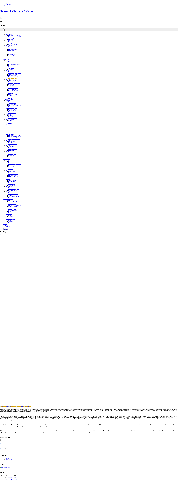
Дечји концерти (12, 103)
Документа (11, 68)
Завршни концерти (12, 118)
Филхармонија (6, 59)
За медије (10, 69)
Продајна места (12, 43)
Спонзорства (9, 459)
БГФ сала (10, 65)
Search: (1, 21)
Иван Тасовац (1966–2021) (14, 64)
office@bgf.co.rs (12, 477)
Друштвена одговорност (14, 96)
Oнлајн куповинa (12, 44)
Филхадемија (9, 114)
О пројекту (11, 115)
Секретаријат (11, 84)
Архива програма (12, 53)
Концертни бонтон (12, 49)
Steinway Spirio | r (12, 66)
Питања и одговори (13, 90)
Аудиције (10, 121)
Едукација (8, 100)
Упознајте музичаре (13, 74)
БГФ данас (10, 61)
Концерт (10, 123)
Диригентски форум (10, 119)
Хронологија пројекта (13, 89)
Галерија (8, 91)
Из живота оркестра (13, 94)
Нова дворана (9, 86)
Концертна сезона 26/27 (14, 39)
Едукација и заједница (8, 99)
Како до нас (11, 50)
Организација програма (14, 83)
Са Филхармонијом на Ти (14, 105)
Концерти (10, 93)
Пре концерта (9, 45)
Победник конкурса (13, 88)
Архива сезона (11, 55)
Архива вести (11, 56)
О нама (7, 60)
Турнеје (10, 95)
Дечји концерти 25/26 (13, 38)
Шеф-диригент (11, 71)
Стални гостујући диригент (14, 73)
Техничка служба (12, 85)
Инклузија (10, 111)
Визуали (10, 98)
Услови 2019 (11, 116)
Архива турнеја (12, 54)
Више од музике (12, 109)
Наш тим (8, 79)
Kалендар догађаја (10, 34)
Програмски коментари (13, 48)
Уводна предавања (12, 46)
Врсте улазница (12, 41)
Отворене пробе (12, 104)
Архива (7, 51)
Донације (8, 458)
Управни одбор (12, 80)
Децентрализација (12, 110)
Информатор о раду (7, 4)
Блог (4, 5)
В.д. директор (11, 81)
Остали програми (12, 106)
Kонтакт (5, 124)
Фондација (5, 3)
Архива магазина (12, 58)
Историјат (10, 63)
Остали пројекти (12, 113)
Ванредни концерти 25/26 (14, 36)
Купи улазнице (9, 40)
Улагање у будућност (13, 101)
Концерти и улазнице (8, 33)
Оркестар (8, 70)
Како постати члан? (13, 76)
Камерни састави (12, 75)
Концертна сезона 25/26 (14, 35)
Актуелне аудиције (12, 78)
